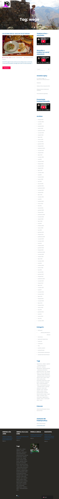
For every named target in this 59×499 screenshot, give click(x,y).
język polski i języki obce (43, 339)
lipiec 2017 (40, 285)
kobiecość (40, 341)
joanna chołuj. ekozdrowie (22, 467)
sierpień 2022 (40, 168)
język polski (24, 468)
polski (45, 391)
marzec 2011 (40, 316)
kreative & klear (24, 470)
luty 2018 (40, 269)
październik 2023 (41, 148)
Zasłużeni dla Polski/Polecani (43, 354)
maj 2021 (40, 199)
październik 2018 (41, 252)
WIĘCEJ (4, 441)
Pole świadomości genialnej (42, 93)
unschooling (39, 397)
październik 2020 (41, 214)
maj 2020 (40, 223)
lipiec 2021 (40, 194)
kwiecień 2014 (41, 305)
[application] (43, 41)
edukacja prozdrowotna (42, 369)
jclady (45, 377)
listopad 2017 (40, 276)
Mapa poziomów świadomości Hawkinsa (43, 90)
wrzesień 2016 (41, 291)
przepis (45, 394)
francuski (42, 372)
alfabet (44, 363)
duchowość (40, 330)
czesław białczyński (42, 365)
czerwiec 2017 (41, 287)
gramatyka (18, 462)
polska (42, 391)
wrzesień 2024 (41, 132)
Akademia (39, 82)
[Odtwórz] (38, 44)
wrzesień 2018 (41, 254)
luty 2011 (40, 318)
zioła (41, 400)
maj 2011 (40, 314)
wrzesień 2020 (41, 216)
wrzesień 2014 (41, 300)
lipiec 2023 (40, 154)
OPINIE (54, 6)
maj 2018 (40, 263)
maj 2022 (40, 174)
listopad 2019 (40, 234)
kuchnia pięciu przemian (21, 473)
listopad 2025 (40, 119)
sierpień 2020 (40, 219)
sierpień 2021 (40, 192)
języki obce (44, 380)
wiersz (42, 398)
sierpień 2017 (40, 283)
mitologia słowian (41, 386)
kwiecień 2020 (41, 225)
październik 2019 (41, 236)
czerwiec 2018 (41, 261)
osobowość (40, 343)
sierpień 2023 (40, 152)
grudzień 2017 (41, 274)
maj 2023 (40, 159)
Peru (39, 345)
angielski (18, 450)
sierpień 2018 (40, 256)
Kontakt (28, 3)
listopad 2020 (40, 212)
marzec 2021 (40, 203)
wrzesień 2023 (41, 150)
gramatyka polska (41, 375)
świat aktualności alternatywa (44, 352)
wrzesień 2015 (41, 294)
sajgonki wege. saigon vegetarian (16, 33)
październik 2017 (41, 278)
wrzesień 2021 (41, 190)
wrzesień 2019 (41, 238)
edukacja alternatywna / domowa (45, 333)
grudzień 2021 (41, 185)
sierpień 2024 (40, 134)
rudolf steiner (19, 483)
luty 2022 (40, 181)
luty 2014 (40, 309)
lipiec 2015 (40, 296)
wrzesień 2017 (41, 280)
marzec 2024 (40, 139)
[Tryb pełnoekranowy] (48, 44)
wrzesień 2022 (41, 165)
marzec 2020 (40, 227)
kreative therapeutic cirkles (21, 471)
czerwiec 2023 (41, 157)
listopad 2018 (40, 249)
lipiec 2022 (40, 170)
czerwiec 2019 (41, 241)
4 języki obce (39, 363)
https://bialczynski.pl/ (41, 423)
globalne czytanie (41, 374)
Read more (6, 67)
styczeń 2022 (40, 183)
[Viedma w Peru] (6, 4)
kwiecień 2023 (41, 161)
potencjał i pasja (41, 350)
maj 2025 (40, 123)
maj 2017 (40, 289)
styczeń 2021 (40, 207)
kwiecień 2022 (41, 177)
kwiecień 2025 (41, 126)
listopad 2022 (40, 163)
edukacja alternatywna (20, 453)
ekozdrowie (20, 57)
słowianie (42, 395)
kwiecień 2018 (41, 265)
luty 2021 (40, 205)
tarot (46, 395)
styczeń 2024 (40, 141)
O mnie (54, 3)
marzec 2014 (40, 307)
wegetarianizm (45, 397)
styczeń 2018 (40, 272)
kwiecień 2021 (41, 201)
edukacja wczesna (40, 371)
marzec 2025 (40, 128)
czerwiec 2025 (41, 121)
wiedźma (38, 398)
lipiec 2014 (40, 303)
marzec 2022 (40, 179)
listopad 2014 (40, 298)
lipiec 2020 (40, 221)
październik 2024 (41, 130)
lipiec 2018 (40, 258)
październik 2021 (41, 188)
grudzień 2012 (41, 311)
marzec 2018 (40, 267)
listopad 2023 (40, 146)
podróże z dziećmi (41, 347)
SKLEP (22, 3)
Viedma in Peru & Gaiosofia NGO (43, 86)
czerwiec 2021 (41, 196)
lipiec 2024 (40, 137)
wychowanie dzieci (23, 488)
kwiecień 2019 (41, 245)
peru (42, 389)
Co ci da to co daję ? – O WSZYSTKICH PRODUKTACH (43, 79)
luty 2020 (40, 230)
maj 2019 (40, 243)
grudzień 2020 (41, 210)
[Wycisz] (47, 44)
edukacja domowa (20, 455)
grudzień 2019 (41, 232)
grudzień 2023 (41, 143)
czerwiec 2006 (41, 320)
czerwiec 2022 (41, 172)
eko (45, 371)
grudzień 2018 (41, 247)
